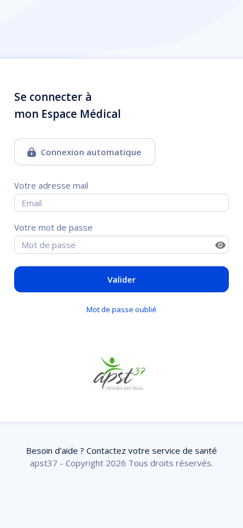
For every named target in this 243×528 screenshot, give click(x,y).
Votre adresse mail (51, 185)
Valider (121, 279)
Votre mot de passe (53, 227)
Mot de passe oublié (121, 309)
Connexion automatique (91, 151)
